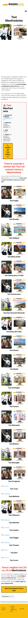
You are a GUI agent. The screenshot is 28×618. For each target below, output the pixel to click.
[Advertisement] (14, 56)
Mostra (11, 596)
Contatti (22, 608)
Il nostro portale (14, 178)
